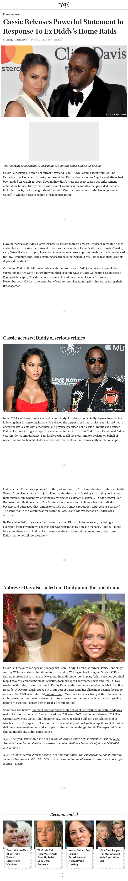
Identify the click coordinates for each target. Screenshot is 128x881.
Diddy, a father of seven (82, 522)
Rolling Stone (53, 694)
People (7, 277)
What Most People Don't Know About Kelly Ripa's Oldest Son (110, 855)
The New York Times (88, 431)
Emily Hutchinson (16, 39)
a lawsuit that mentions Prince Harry (94, 531)
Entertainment (11, 14)
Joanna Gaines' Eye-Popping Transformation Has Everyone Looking (79, 857)
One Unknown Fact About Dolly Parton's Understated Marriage (17, 857)
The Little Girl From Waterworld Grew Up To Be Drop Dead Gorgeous (47, 857)
